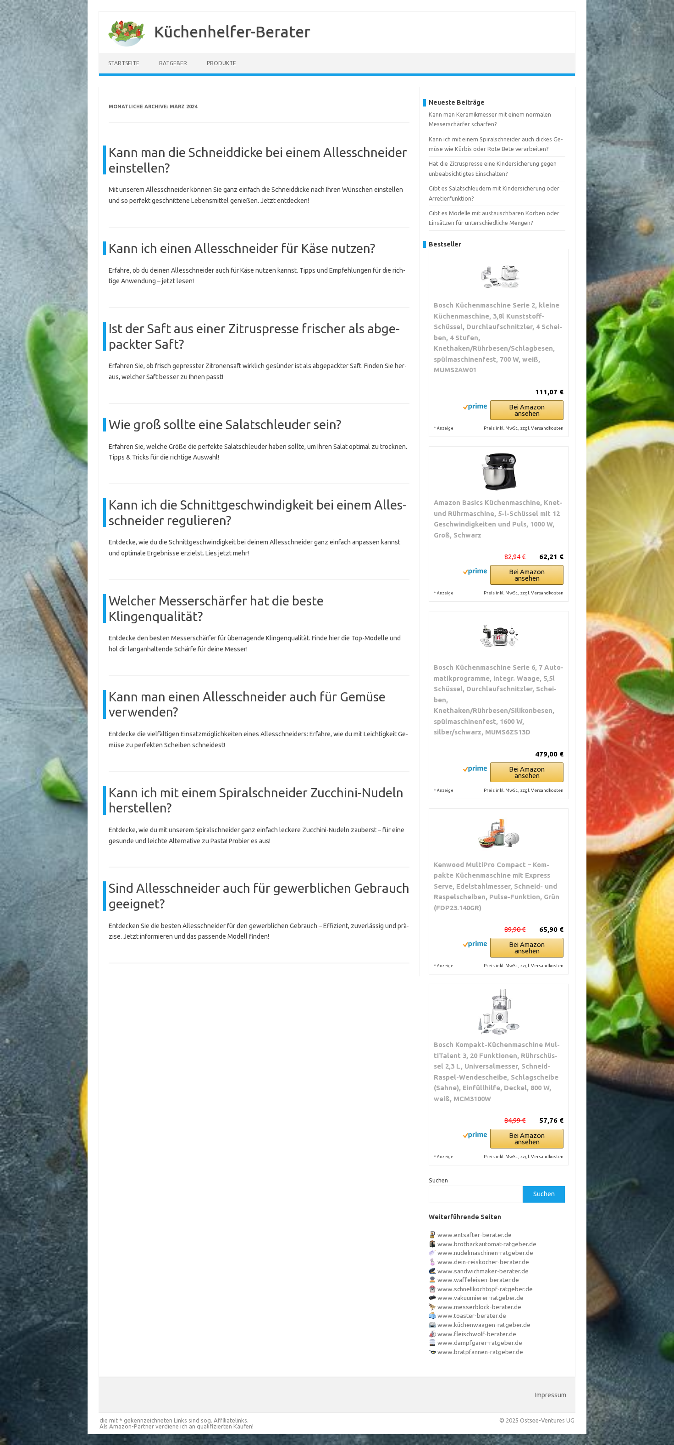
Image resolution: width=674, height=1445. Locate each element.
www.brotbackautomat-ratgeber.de (486, 1244)
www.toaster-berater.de (471, 1315)
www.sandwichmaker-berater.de (483, 1271)
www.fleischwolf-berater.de (476, 1334)
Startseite (123, 63)
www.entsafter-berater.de (474, 1234)
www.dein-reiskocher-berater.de (483, 1262)
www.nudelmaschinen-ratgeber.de (485, 1252)
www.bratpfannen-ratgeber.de (480, 1351)
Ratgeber (173, 63)
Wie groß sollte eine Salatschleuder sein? (225, 424)
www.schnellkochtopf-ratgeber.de (485, 1289)
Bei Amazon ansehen (527, 410)
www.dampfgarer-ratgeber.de (479, 1342)
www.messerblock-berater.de (479, 1307)
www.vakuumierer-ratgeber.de (480, 1297)
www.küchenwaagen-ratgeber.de (483, 1324)
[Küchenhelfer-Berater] (122, 49)
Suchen (438, 1180)
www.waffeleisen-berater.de (478, 1279)
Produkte (221, 63)
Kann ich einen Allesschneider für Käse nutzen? (242, 248)
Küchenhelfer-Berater (232, 31)
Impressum (550, 1395)
